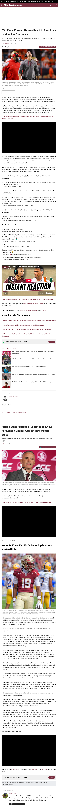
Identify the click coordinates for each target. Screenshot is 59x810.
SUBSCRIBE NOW (49, 1)
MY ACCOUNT (40, 1)
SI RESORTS (27, 1)
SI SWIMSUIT (13, 1)
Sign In (55, 5)
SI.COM (3, 1)
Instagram (45, 769)
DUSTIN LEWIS (12, 793)
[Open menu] (2, 5)
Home (3, 412)
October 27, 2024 (16, 186)
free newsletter (15, 769)
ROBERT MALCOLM (13, 396)
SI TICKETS (20, 1)
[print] (11, 405)
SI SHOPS (33, 1)
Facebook (34, 769)
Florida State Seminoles (8, 92)
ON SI (7, 1)
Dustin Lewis (5, 444)
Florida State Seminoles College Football (16, 412)
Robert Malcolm (5, 43)
